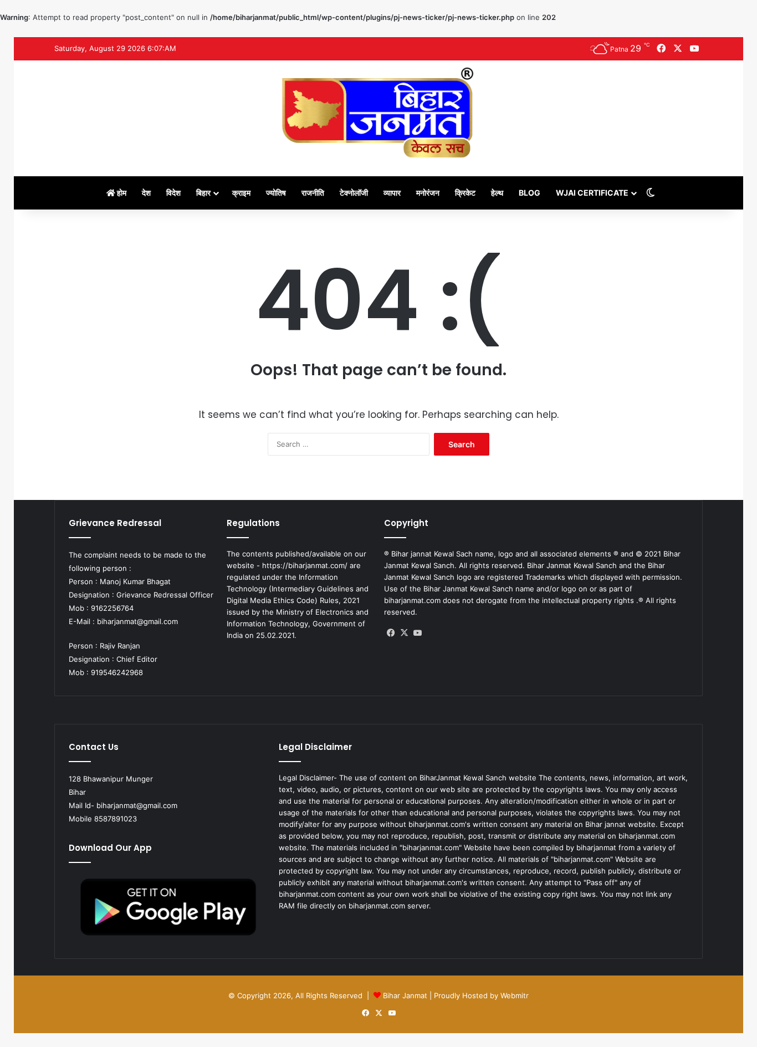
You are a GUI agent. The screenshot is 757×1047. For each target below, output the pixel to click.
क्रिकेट (465, 192)
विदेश (173, 192)
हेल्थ (497, 192)
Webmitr (514, 995)
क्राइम (241, 192)
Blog (529, 192)
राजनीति (312, 192)
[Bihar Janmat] (378, 112)
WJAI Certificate (592, 192)
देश (146, 192)
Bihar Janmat (405, 995)
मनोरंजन (427, 192)
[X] (404, 633)
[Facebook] (390, 633)
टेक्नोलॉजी (354, 192)
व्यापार (392, 192)
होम (120, 192)
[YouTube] (417, 633)
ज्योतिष (276, 192)
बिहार (203, 192)
